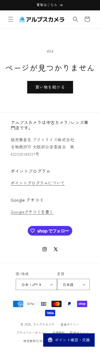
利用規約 (59, 332)
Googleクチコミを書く (32, 211)
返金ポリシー (70, 324)
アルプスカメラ (44, 324)
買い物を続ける (50, 87)
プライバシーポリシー (31, 332)
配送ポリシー (79, 332)
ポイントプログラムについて (38, 183)
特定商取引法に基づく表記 (42, 341)
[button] (11, 19)
